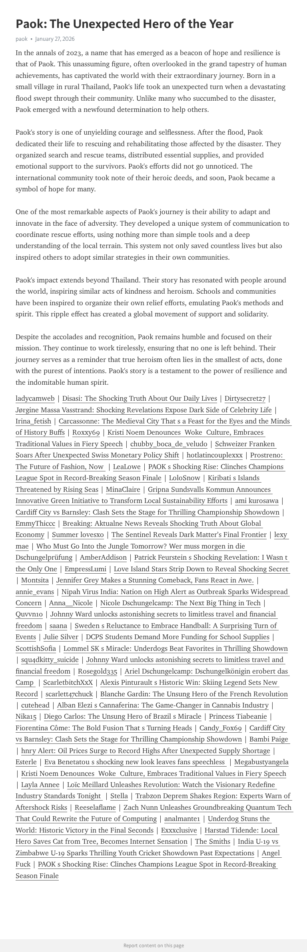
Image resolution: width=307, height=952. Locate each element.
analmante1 (182, 818)
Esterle (26, 761)
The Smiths (212, 841)
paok (22, 38)
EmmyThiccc (35, 523)
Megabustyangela (261, 761)
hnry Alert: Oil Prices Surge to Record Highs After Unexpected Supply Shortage (145, 750)
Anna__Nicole (71, 602)
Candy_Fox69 (220, 727)
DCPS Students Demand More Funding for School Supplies (177, 636)
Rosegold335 (97, 671)
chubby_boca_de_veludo (168, 443)
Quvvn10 (29, 614)
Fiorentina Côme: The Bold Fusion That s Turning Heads (104, 727)
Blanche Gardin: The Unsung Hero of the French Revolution (194, 694)
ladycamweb (35, 398)
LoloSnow (184, 477)
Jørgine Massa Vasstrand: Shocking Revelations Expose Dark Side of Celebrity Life (144, 409)
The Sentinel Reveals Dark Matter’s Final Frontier (189, 534)
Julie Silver (61, 636)
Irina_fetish (33, 421)
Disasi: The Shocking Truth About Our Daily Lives (139, 398)
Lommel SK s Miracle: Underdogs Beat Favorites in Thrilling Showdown (176, 648)
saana (58, 625)
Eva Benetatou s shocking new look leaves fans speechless (135, 761)
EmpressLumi (85, 568)
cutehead (35, 705)
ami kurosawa (257, 500)
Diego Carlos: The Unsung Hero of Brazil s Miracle (122, 716)
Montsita (35, 580)
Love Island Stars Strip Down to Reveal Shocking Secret (202, 568)
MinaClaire (123, 489)
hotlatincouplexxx (215, 455)
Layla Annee (40, 784)
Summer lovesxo (78, 534)
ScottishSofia (36, 648)
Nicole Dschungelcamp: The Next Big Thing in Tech (180, 602)
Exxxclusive (179, 830)
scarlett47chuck (69, 694)
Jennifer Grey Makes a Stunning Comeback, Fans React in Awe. (155, 580)
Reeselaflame (95, 807)
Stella (119, 795)
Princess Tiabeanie (238, 716)
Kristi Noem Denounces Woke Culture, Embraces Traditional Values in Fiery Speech (153, 773)
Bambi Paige (269, 739)
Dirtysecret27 (245, 398)
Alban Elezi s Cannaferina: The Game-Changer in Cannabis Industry (163, 705)
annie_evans (35, 591)
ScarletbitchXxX (68, 682)
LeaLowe (127, 466)
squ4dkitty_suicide (50, 659)
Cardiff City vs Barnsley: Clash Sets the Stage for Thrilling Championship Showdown (147, 512)
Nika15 (26, 716)
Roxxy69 (86, 432)
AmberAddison (103, 557)
